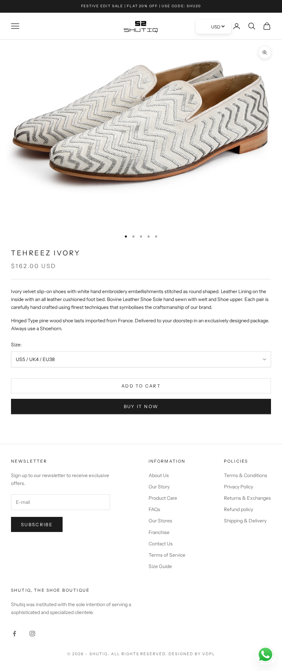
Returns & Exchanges (247, 498)
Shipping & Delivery (245, 521)
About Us (159, 475)
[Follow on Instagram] (32, 633)
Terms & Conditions (245, 475)
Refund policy (238, 509)
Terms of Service (167, 555)
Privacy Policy (238, 487)
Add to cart (141, 386)
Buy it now (141, 406)
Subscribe (37, 524)
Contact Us (161, 544)
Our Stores (160, 521)
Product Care (163, 498)
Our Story (159, 487)
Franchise (159, 532)
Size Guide (160, 566)
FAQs (154, 509)
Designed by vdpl (192, 653)
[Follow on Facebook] (14, 633)
